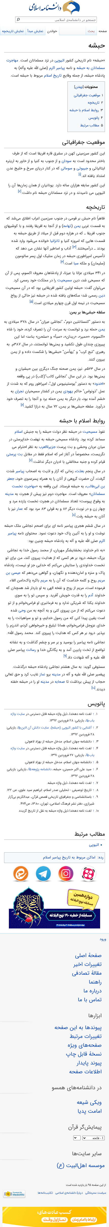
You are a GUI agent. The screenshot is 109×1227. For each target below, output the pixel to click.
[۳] (74, 247)
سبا (76, 263)
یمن (77, 226)
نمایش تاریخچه (13, 31)
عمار (20, 509)
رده (101, 857)
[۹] (65, 656)
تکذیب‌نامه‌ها (45, 1193)
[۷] (30, 460)
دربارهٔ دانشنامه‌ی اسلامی (69, 1193)
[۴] (62, 262)
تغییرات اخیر (88, 964)
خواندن (52, 31)
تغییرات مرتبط (86, 1036)
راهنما (95, 982)
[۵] (31, 301)
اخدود (98, 384)
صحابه (60, 682)
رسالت (31, 650)
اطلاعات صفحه (85, 1071)
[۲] (19, 191)
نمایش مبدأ (35, 31)
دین (102, 295)
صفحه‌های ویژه (85, 1045)
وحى (22, 610)
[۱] (80, 174)
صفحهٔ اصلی (88, 955)
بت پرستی (14, 454)
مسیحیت (64, 280)
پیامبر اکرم (57, 68)
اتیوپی (59, 60)
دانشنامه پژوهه (41, 769)
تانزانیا (55, 241)
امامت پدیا (90, 1111)
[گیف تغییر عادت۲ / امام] (54, 1217)
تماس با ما (90, 999)
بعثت (80, 471)
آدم (90, 595)
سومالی (66, 168)
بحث (91, 31)
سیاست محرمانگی (95, 1193)
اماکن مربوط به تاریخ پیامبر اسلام (69, 857)
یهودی (68, 391)
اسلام (19, 432)
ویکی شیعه (89, 1102)
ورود (103, 939)
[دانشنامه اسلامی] (54, 7)
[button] (100, 85)
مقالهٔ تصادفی (87, 973)
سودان (66, 161)
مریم (44, 580)
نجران (19, 391)
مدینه (9, 494)
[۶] (22, 405)
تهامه (67, 226)
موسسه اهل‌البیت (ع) (81, 1165)
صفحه (103, 31)
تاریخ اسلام (53, 76)
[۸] (74, 515)
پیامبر (20, 471)
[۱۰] (93, 688)
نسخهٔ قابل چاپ (84, 1054)
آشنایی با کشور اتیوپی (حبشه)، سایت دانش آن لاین (56, 727)
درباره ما (92, 991)
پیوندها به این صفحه (78, 1027)
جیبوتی (82, 168)
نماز (42, 674)
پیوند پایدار (89, 1063)
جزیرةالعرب (47, 447)
